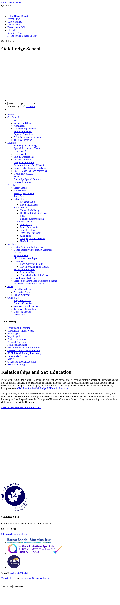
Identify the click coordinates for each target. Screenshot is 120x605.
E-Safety (24, 216)
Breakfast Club (27, 202)
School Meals (20, 199)
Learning (12, 142)
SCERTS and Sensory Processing (30, 171)
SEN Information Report (26, 258)
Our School (13, 117)
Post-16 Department (23, 156)
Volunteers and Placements (27, 306)
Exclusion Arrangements (32, 218)
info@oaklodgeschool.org (14, 534)
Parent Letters (20, 187)
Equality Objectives (23, 134)
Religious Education (24, 162)
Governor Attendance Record (34, 266)
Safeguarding (20, 207)
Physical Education (23, 159)
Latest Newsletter (22, 289)
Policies (17, 252)
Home (11, 114)
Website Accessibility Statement (29, 283)
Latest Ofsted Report (18, 16)
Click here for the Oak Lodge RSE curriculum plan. (42, 388)
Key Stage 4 (20, 154)
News (10, 286)
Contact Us (13, 297)
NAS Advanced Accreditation (28, 137)
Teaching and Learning (25, 145)
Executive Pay (27, 272)
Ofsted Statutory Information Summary (33, 249)
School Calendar (22, 294)
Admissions (19, 125)
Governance (20, 261)
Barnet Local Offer (17, 27)
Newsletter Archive (23, 292)
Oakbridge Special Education (28, 179)
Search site (6, 586)
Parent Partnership (29, 227)
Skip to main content (11, 2)
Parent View (14, 19)
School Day (26, 224)
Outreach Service (22, 311)
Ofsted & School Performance (28, 247)
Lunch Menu (14, 24)
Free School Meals (29, 204)
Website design (8, 578)
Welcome (18, 120)
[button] (14, 41)
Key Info (12, 244)
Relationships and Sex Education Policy (21, 407)
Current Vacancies (23, 303)
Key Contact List (22, 300)
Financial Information (24, 269)
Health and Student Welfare (33, 213)
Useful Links (26, 241)
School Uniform (28, 230)
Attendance (25, 235)
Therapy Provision (23, 140)
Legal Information (19, 572)
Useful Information (23, 221)
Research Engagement (25, 128)
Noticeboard (20, 190)
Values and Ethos (22, 123)
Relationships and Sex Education (30, 165)
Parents (11, 185)
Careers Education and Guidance (30, 168)
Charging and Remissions (32, 238)
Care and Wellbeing (30, 210)
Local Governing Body (31, 264)
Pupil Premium (21, 255)
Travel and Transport (30, 233)
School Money (15, 21)
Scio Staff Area (15, 33)
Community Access (23, 173)
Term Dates (19, 196)
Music (17, 176)
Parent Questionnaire (24, 193)
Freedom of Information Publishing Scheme (35, 280)
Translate (30, 106)
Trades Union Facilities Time (34, 275)
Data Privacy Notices (24, 278)
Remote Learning (22, 182)
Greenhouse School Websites (34, 578)
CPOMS (12, 30)
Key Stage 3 (20, 151)
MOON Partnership (23, 131)
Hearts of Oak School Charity (22, 35)
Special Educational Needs (27, 148)
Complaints (19, 314)
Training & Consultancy (26, 309)
